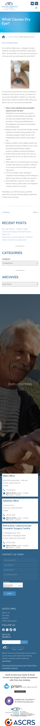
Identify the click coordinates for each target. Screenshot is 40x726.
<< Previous (6, 212)
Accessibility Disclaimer (10, 668)
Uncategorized (13, 42)
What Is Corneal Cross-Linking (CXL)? (14, 240)
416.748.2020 (6, 661)
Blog (16, 37)
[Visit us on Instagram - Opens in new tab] (7, 629)
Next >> (35, 212)
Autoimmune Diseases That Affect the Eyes (16, 232)
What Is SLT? (6, 234)
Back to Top (6, 634)
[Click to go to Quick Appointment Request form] (32, 3)
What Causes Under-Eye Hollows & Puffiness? (17, 237)
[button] (36, 8)
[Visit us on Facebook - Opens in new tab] (3, 629)
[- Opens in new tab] (10, 629)
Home (11, 37)
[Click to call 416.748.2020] (36, 3)
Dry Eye (4, 42)
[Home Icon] (3, 37)
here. (17, 197)
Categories (6, 259)
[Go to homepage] (9, 6)
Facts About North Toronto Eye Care (14, 665)
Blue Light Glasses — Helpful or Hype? (15, 229)
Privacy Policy (31, 665)
